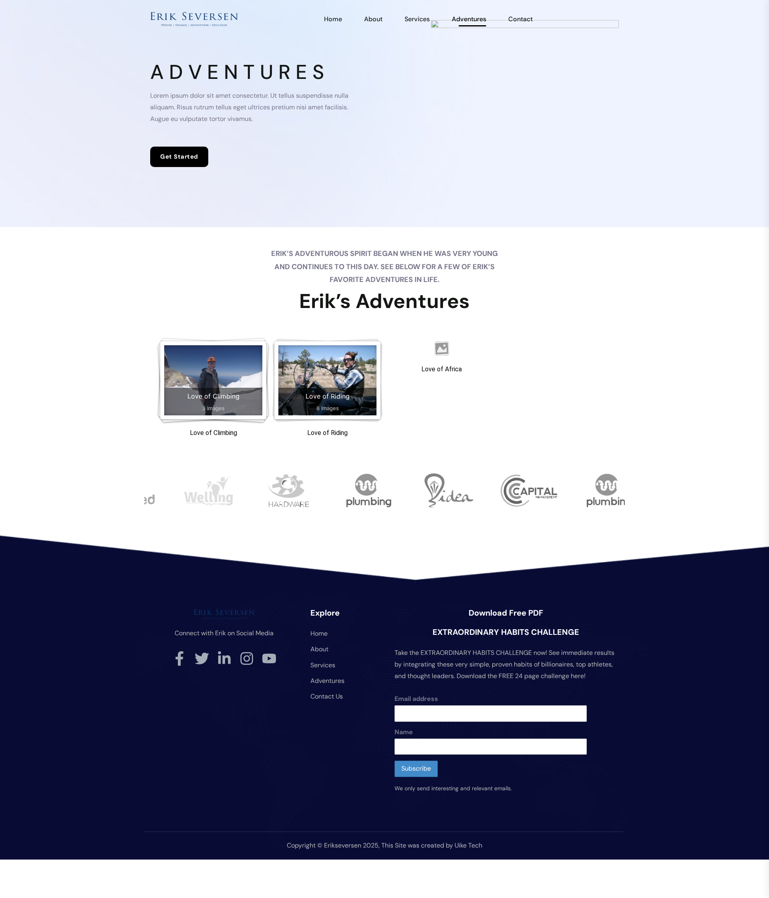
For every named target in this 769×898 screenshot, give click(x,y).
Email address (416, 699)
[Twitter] (202, 658)
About (373, 19)
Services (417, 19)
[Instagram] (247, 658)
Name (404, 732)
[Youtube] (269, 658)
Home (333, 19)
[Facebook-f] (179, 658)
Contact (520, 19)
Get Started (179, 157)
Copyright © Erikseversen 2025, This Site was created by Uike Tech (384, 845)
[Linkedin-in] (224, 658)
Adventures (469, 19)
